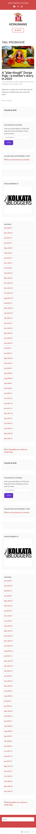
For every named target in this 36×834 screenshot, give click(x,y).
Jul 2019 (6, 348)
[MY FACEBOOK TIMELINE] (14, 6)
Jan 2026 (7, 228)
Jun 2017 (7, 408)
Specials (15, 84)
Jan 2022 (7, 258)
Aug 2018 (7, 378)
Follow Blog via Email (13, 125)
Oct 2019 (7, 338)
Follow (9, 142)
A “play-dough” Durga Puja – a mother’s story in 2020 (17, 75)
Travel (20, 84)
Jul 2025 (7, 238)
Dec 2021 (7, 263)
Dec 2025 (7, 233)
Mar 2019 (7, 358)
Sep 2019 (7, 343)
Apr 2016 (7, 438)
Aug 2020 (7, 298)
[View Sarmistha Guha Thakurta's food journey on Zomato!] (16, 160)
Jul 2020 (7, 303)
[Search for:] (18, 819)
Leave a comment (7, 100)
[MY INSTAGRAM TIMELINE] (22, 6)
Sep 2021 (7, 273)
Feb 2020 (7, 318)
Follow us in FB (10, 110)
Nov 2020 (7, 288)
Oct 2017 (7, 398)
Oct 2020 (7, 293)
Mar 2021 (7, 278)
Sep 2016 (7, 428)
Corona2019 (29, 82)
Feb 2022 (7, 253)
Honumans (18, 24)
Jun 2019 (7, 353)
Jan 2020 (7, 323)
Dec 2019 (7, 328)
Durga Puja (5, 84)
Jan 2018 (7, 393)
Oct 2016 (7, 423)
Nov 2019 (7, 333)
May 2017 (7, 413)
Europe (11, 84)
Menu (19, 30)
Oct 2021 (7, 268)
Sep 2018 (7, 373)
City (25, 82)
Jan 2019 (7, 368)
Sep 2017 (7, 403)
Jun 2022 (7, 243)
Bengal (21, 82)
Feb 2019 (7, 363)
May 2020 (7, 308)
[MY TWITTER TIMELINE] (18, 6)
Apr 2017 (7, 418)
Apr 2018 (7, 383)
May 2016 (7, 433)
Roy (12, 82)
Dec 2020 (7, 283)
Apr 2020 (7, 313)
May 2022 (7, 248)
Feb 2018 (7, 388)
